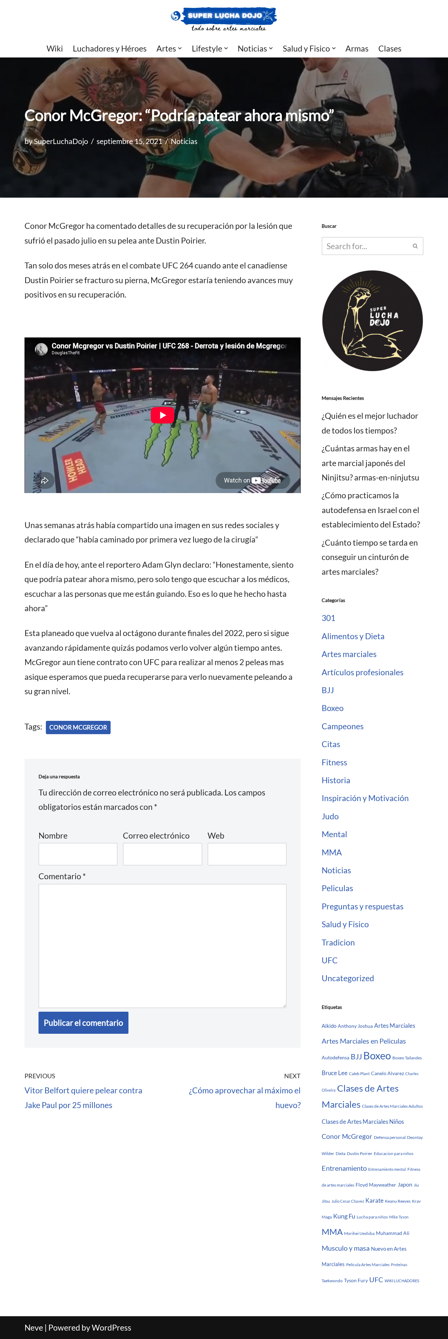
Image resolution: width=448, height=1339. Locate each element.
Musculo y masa (346, 1248)
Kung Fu (344, 1216)
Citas (331, 744)
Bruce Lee (335, 1073)
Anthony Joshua (355, 1026)
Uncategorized (348, 978)
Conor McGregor (78, 727)
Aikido (329, 1026)
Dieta (340, 1153)
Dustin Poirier (359, 1153)
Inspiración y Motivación (365, 798)
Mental (334, 834)
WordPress (111, 1327)
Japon (405, 1184)
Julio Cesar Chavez (347, 1201)
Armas (357, 48)
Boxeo (333, 708)
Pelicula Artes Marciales (368, 1264)
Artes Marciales (394, 1025)
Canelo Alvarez (387, 1073)
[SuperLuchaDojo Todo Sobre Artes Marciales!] (224, 19)
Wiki (55, 48)
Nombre (53, 835)
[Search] (416, 246)
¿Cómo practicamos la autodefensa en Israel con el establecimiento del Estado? (371, 509)
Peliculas (337, 888)
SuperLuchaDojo (61, 141)
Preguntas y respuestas (363, 906)
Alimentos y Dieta (353, 636)
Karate (374, 1200)
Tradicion (338, 942)
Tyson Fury (356, 1280)
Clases (389, 48)
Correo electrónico (156, 835)
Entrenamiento (344, 1168)
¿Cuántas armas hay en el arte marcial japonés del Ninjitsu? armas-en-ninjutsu (370, 462)
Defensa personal (390, 1137)
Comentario (62, 876)
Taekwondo (332, 1280)
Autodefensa (335, 1057)
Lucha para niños (372, 1217)
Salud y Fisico (345, 924)
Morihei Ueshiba (359, 1233)
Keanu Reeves (398, 1201)
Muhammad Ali (393, 1233)
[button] (180, 48)
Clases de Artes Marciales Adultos (392, 1106)
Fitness (334, 762)
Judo (330, 816)
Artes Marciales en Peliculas (364, 1041)
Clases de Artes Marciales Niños (363, 1121)
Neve (33, 1327)
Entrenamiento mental (387, 1169)
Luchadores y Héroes (110, 48)
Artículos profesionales (363, 672)
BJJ (328, 690)
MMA (332, 852)
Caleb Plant (359, 1073)
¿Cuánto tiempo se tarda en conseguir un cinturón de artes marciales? (370, 557)
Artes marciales (349, 654)
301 (328, 618)
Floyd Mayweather (376, 1185)
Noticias (184, 141)
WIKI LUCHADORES (402, 1280)
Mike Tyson (398, 1217)
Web (216, 835)
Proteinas (399, 1264)
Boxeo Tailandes (407, 1057)
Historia (336, 780)
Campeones (343, 726)
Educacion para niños (393, 1153)
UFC (330, 960)
